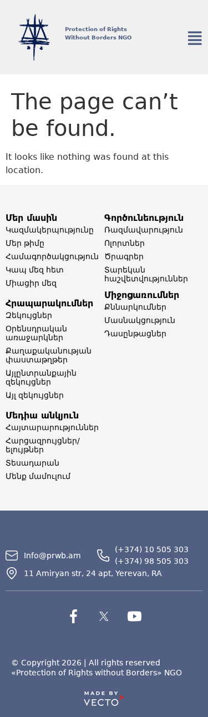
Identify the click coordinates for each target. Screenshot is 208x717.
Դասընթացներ (135, 333)
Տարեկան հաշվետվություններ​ (146, 274)
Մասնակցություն (139, 320)
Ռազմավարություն (143, 229)
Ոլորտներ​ (124, 243)
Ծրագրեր (124, 256)
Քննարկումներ (135, 306)
